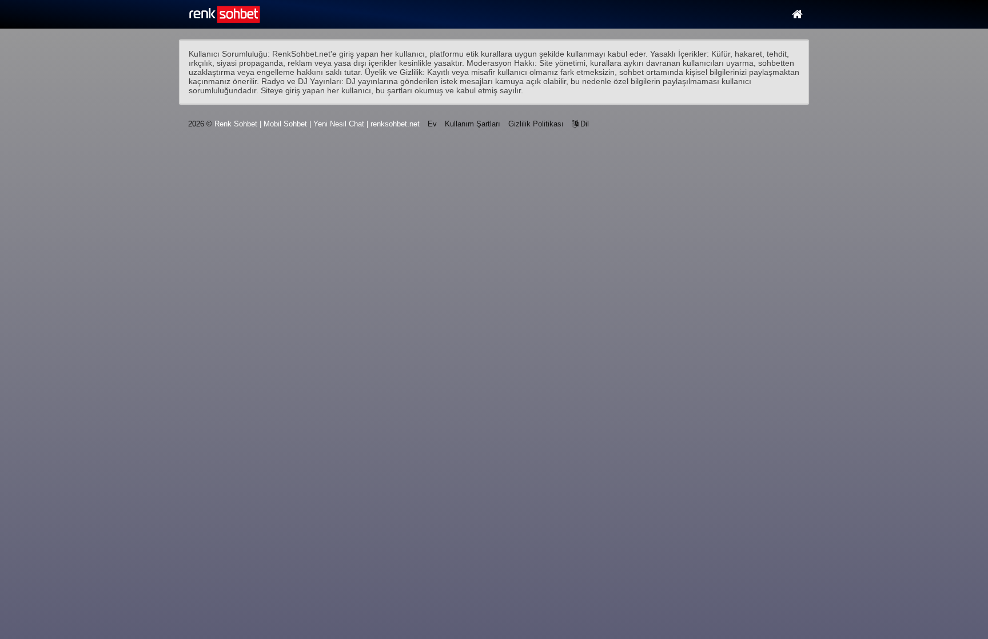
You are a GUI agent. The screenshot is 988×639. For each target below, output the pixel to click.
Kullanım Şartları (472, 124)
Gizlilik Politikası (536, 124)
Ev (432, 124)
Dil (583, 124)
